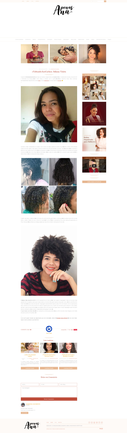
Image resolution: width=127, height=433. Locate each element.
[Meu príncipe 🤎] (86, 88)
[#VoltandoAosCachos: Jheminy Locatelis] (68, 348)
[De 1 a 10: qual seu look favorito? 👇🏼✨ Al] (94, 96)
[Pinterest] (99, 422)
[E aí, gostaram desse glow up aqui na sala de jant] (86, 96)
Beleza (34, 39)
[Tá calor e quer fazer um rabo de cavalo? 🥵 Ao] (94, 88)
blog (39, 80)
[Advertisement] (63, 28)
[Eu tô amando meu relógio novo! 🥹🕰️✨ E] (102, 96)
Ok (105, 1)
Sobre (28, 1)
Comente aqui (25, 329)
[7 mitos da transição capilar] (30, 348)
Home (23, 1)
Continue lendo (29, 368)
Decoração (49, 39)
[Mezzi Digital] (101, 429)
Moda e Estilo (81, 39)
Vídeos (92, 39)
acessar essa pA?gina (62, 318)
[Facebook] (89, 422)
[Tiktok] (102, 422)
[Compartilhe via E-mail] (72, 329)
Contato (37, 1)
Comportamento (41, 39)
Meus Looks (73, 39)
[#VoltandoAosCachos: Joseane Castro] (49, 348)
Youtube (59, 80)
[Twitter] (97, 422)
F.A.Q (32, 1)
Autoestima (28, 39)
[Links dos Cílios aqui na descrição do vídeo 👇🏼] (94, 166)
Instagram (46, 80)
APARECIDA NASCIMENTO (33, 404)
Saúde (87, 39)
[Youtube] (94, 422)
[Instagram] (92, 422)
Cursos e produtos (19, 39)
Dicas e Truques (57, 39)
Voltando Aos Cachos (101, 39)
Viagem (109, 39)
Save (76, 329)
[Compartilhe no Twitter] (70, 329)
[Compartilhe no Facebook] (68, 329)
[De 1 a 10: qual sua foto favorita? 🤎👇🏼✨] (94, 80)
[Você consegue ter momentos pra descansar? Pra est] (102, 80)
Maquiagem (66, 39)
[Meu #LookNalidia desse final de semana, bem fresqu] (86, 80)
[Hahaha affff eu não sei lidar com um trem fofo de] (102, 88)
